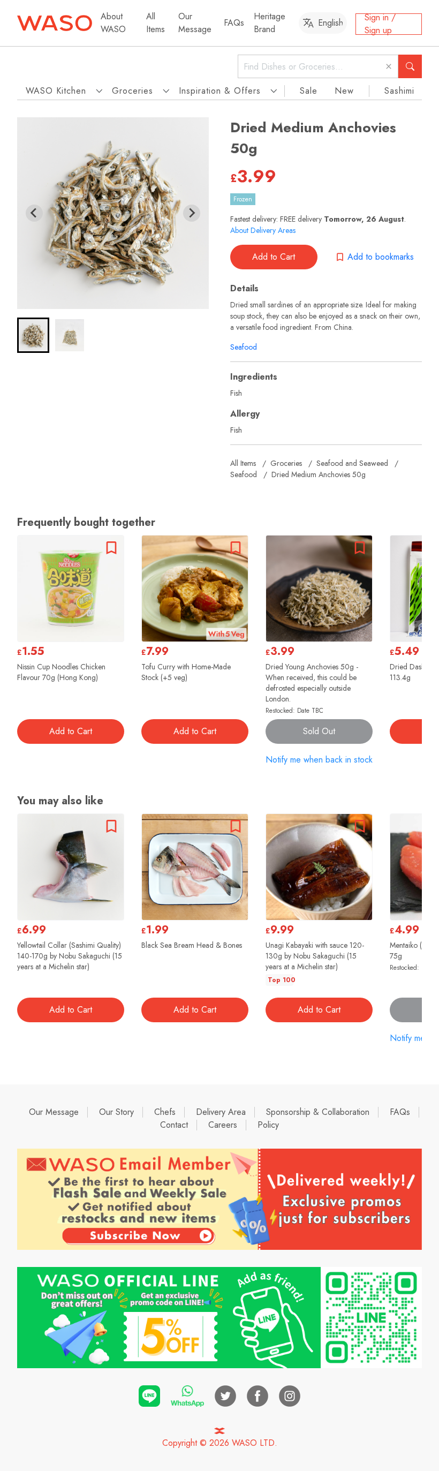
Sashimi (399, 91)
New (344, 91)
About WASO (113, 22)
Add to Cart (273, 257)
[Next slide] (191, 213)
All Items (155, 22)
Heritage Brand (269, 22)
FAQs (234, 23)
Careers (222, 1125)
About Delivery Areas (263, 230)
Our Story (116, 1112)
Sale (308, 91)
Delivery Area (221, 1112)
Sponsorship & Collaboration (317, 1112)
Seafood (243, 347)
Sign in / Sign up (380, 24)
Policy (268, 1125)
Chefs (165, 1112)
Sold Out (319, 731)
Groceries (286, 463)
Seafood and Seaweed (352, 463)
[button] (33, 335)
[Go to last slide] (34, 213)
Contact (174, 1125)
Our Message (194, 22)
